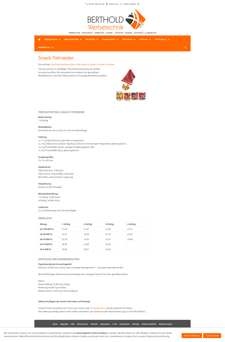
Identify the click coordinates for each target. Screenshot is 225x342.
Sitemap (135, 324)
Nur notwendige (191, 335)
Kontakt (94, 324)
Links (115, 324)
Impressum (105, 324)
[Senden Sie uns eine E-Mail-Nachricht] (138, 4)
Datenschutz (82, 324)
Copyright (64, 324)
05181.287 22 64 (96, 4)
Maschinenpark (165, 324)
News (55, 324)
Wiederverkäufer (149, 324)
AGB (72, 324)
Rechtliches (125, 324)
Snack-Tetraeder (107, 64)
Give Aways (82, 64)
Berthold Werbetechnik (62, 64)
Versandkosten (97, 308)
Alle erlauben (212, 335)
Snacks (93, 64)
